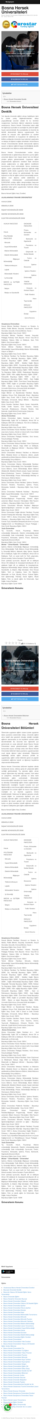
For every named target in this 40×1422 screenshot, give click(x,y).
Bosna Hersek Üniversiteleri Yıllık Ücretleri (17, 1342)
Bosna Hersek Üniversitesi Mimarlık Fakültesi (18, 1321)
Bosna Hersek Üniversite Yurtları (13, 1375)
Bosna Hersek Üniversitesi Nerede (14, 1310)
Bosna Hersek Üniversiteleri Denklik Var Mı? (17, 1371)
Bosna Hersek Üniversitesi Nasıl (13, 1312)
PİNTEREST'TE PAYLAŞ (20, 74)
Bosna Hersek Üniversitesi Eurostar (14, 1333)
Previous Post (20, 1256)
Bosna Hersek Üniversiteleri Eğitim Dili (15, 1366)
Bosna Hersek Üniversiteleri (15, 10)
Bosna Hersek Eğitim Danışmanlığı (14, 1404)
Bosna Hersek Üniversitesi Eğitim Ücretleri (17, 1337)
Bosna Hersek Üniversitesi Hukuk (14, 1330)
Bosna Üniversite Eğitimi (11, 1297)
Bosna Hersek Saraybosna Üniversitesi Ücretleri (19, 1393)
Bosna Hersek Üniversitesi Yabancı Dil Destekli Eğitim (20, 1303)
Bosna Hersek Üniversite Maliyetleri (14, 1380)
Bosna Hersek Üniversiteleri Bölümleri (16, 716)
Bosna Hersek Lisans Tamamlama (14, 1400)
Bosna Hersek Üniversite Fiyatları (14, 1382)
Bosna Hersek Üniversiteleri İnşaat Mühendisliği (18, 1328)
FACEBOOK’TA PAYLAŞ (20, 694)
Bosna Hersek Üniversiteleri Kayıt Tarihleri (17, 1359)
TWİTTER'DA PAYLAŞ (20, 84)
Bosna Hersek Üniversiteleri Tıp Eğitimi (16, 1350)
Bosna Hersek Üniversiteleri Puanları (15, 1355)
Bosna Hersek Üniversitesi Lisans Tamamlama (18, 1326)
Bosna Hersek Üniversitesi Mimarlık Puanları (17, 1319)
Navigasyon (10, 2)
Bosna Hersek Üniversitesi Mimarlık (14, 1317)
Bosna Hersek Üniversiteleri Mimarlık (15, 1357)
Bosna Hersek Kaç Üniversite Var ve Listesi (17, 1407)
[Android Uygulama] (8, 1272)
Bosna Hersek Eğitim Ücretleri (13, 1402)
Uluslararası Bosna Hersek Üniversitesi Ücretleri (18, 1288)
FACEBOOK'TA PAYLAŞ (20, 79)
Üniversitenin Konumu (15, 101)
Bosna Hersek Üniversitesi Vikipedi (14, 1301)
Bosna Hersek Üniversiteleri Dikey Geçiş (16, 1368)
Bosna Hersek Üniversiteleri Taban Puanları (17, 1353)
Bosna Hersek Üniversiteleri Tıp (13, 1348)
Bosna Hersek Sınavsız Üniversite (14, 1391)
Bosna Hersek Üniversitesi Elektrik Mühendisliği (18, 1335)
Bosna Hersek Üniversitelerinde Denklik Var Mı (18, 1384)
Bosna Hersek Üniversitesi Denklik (15, 99)
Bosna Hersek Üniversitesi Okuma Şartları (17, 1308)
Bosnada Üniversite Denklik (12, 1290)
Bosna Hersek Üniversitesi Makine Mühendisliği (18, 1324)
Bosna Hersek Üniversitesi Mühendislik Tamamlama (20, 1315)
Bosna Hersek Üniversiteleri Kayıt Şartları (16, 1362)
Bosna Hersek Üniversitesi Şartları (14, 1306)
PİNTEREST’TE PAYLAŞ (20, 689)
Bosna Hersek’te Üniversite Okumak (15, 1299)
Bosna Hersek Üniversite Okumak (14, 1377)
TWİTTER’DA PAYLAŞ (20, 699)
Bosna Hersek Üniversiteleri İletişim (14, 1364)
